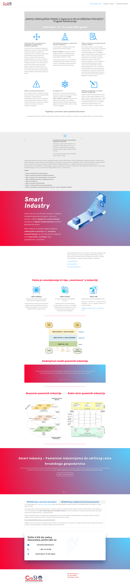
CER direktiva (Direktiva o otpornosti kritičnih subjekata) (65, 43)
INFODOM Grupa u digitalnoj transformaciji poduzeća (80, 502)
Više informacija (65, 474)
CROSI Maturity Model (122, 3)
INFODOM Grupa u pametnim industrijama (42, 502)
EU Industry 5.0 (58, 91)
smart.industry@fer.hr (72, 264)
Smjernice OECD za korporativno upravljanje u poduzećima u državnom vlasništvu (35, 44)
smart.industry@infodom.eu (74, 267)
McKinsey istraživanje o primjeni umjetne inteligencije (92, 91)
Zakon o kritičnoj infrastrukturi (34, 91)
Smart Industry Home (95, 3)
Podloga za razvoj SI (108, 3)
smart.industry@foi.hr (72, 261)
